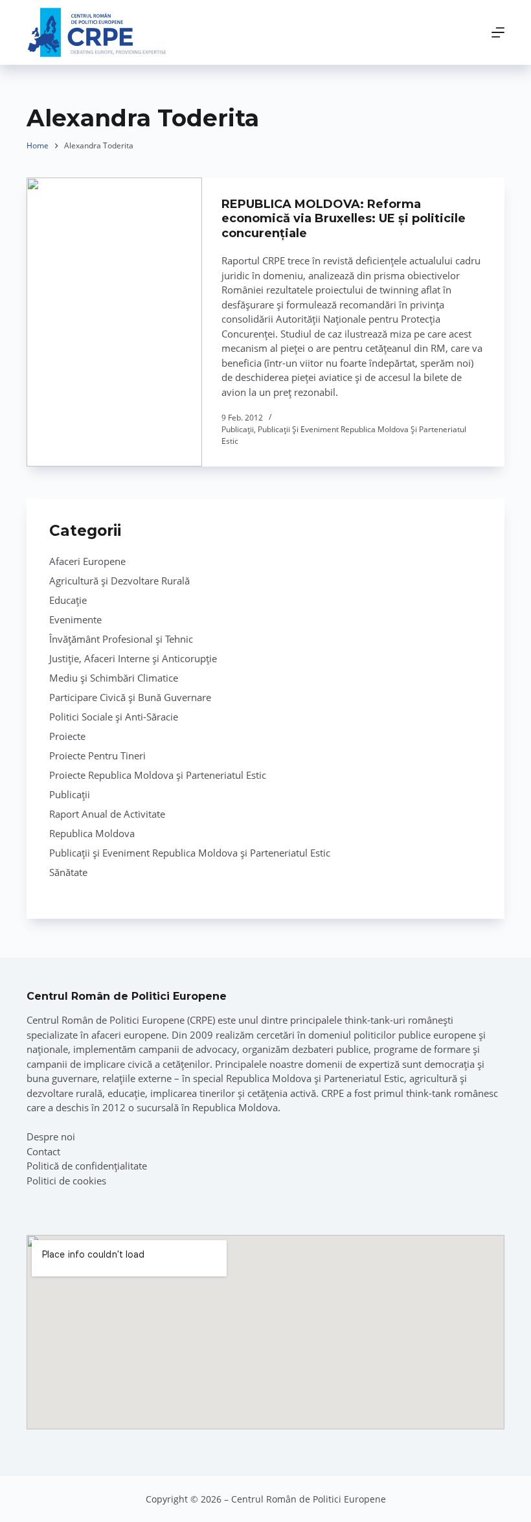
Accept (75, 1482)
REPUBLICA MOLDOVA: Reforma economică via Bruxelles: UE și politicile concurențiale (343, 218)
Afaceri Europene (87, 561)
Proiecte (67, 736)
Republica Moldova (92, 833)
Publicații (237, 429)
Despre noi (51, 1136)
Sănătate (68, 872)
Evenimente (75, 619)
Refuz (156, 1482)
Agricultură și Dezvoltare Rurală (119, 580)
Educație (68, 600)
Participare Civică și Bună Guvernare (130, 697)
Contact (43, 1151)
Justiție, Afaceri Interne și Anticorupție (133, 658)
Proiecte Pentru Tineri (97, 755)
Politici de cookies (66, 1180)
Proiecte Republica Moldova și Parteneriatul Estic (157, 774)
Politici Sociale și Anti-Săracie (113, 716)
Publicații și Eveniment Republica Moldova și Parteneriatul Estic (189, 852)
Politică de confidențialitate (87, 1165)
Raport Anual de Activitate (107, 813)
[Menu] (497, 32)
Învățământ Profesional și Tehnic (121, 638)
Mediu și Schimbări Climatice (113, 677)
